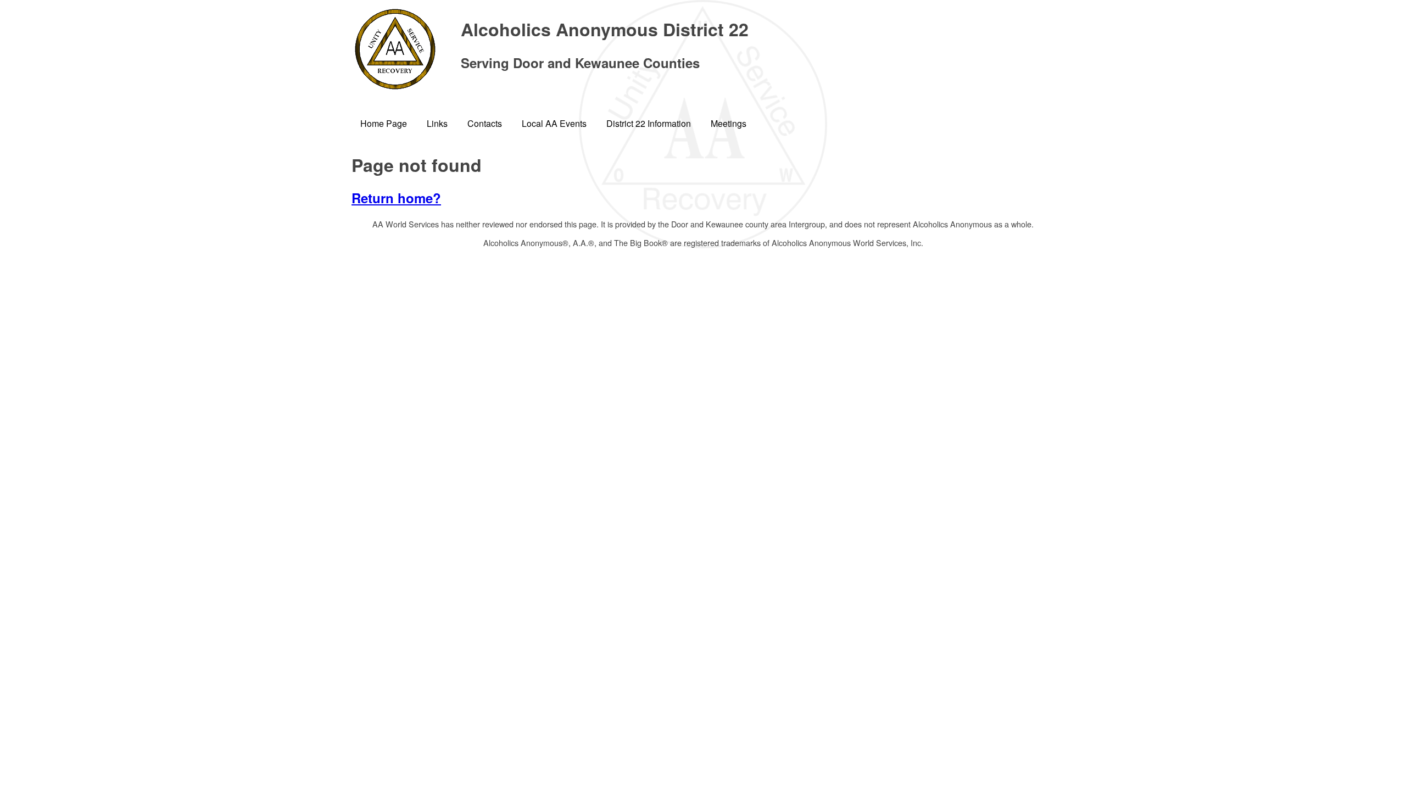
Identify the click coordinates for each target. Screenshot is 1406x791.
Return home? (396, 197)
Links (437, 123)
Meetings (728, 123)
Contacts (484, 123)
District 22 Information (648, 123)
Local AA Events (554, 123)
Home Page (383, 123)
